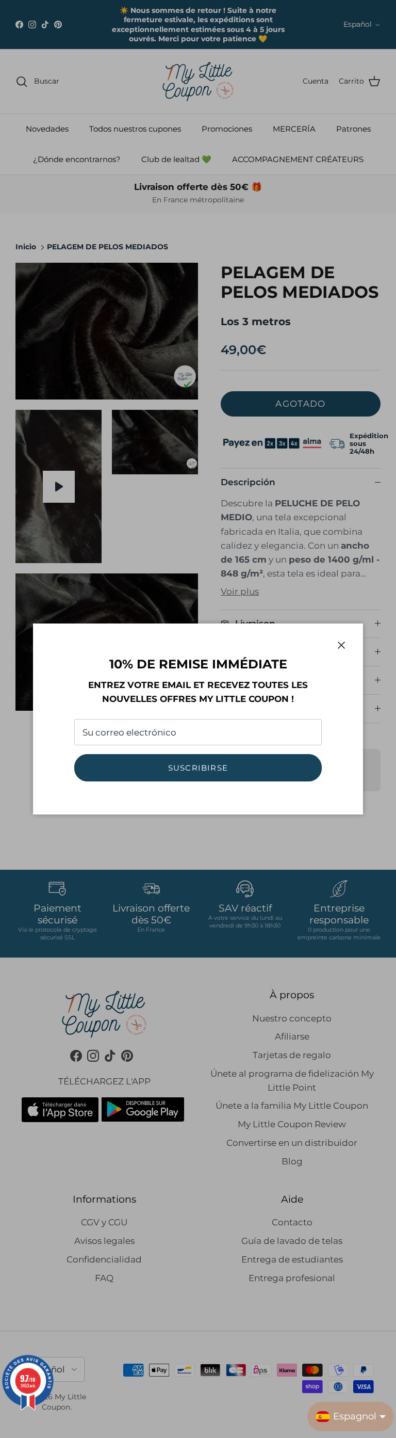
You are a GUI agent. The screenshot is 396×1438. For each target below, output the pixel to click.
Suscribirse (198, 768)
